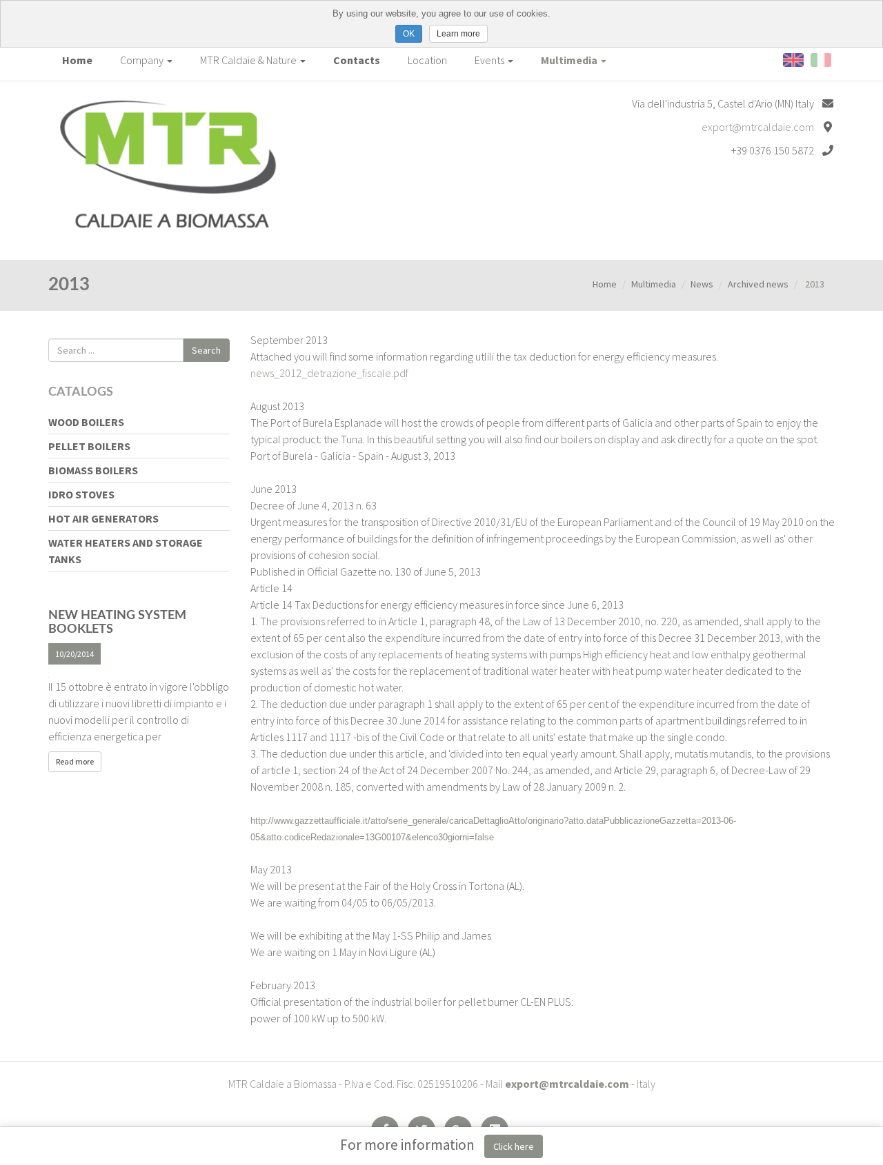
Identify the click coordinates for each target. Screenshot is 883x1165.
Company (143, 60)
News (702, 284)
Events (490, 60)
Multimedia (570, 60)
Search (206, 350)
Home (77, 60)
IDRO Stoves (81, 494)
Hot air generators (103, 518)
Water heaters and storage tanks (125, 551)
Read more (75, 761)
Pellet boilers (89, 446)
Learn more (458, 34)
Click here (513, 1146)
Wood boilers (86, 422)
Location (427, 60)
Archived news (758, 284)
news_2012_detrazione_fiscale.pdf (329, 373)
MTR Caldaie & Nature (249, 60)
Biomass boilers (93, 470)
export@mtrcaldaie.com (758, 127)
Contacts (356, 60)
